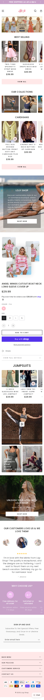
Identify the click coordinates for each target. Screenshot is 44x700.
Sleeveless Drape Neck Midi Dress (28, 66)
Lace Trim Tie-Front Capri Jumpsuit (28, 391)
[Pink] (4, 308)
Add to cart (22, 333)
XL (22, 318)
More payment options (22, 345)
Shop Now (22, 221)
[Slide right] (40, 2)
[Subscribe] (39, 639)
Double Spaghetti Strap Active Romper (9, 464)
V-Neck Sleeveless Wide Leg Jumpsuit (10, 391)
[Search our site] (35, 11)
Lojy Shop (25, 693)
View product (15, 59)
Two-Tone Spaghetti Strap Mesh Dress (10, 68)
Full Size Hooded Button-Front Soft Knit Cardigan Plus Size (10, 150)
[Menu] (3, 11)
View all (22, 82)
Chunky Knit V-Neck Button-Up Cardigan (28, 146)
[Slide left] (4, 2)
